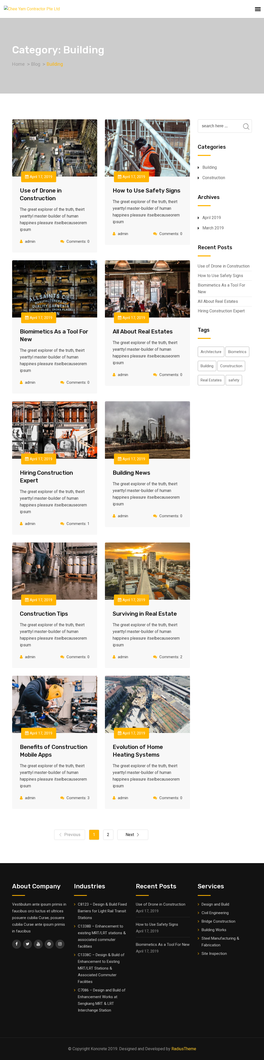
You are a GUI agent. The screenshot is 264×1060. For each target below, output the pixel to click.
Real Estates (211, 380)
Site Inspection (214, 953)
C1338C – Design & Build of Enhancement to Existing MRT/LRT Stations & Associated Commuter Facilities (101, 968)
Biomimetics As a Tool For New (221, 288)
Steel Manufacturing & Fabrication (220, 941)
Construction (213, 177)
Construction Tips (44, 613)
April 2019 (211, 217)
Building (209, 167)
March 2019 (213, 228)
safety (233, 380)
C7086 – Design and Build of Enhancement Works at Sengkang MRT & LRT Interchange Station (102, 1000)
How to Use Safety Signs (146, 190)
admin (30, 241)
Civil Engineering (215, 913)
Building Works (214, 930)
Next (130, 834)
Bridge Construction (218, 921)
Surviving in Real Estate (145, 613)
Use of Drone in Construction (224, 266)
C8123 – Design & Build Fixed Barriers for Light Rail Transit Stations (102, 911)
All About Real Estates (143, 331)
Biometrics (237, 351)
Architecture (211, 351)
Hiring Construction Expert (221, 310)
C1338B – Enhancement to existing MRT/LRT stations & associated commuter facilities (102, 936)
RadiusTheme (183, 1048)
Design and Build (215, 904)
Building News (131, 472)
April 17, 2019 (40, 176)
